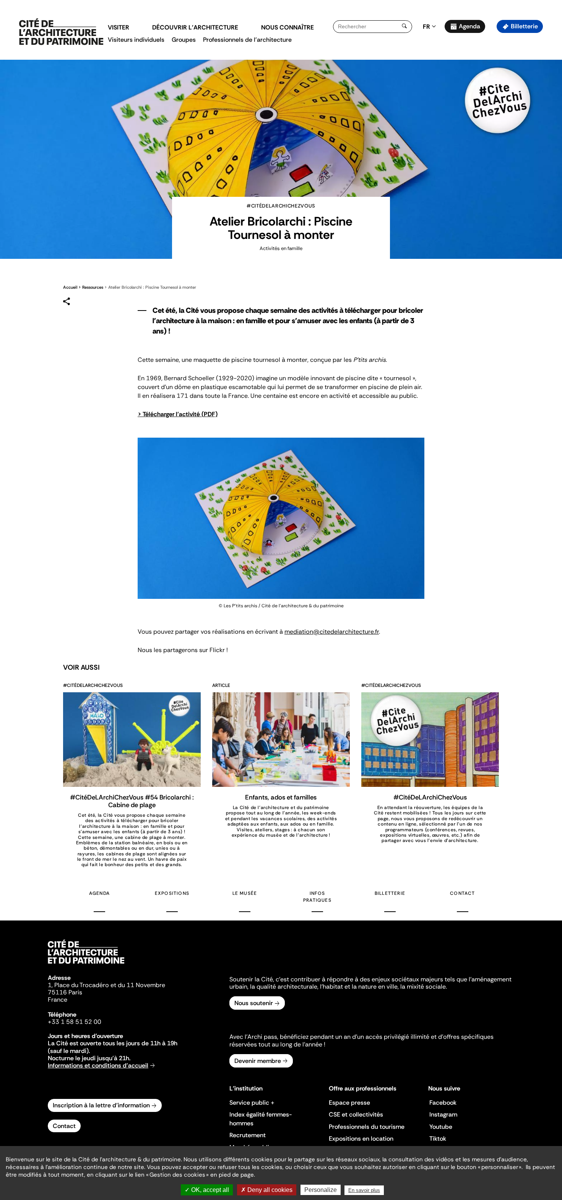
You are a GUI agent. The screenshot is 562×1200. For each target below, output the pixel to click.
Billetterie (524, 26)
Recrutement (247, 1135)
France (57, 1000)
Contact (462, 893)
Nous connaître (287, 27)
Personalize (320, 1190)
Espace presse (349, 1103)
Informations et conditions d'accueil (98, 1065)
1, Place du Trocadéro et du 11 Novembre (106, 985)
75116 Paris (65, 992)
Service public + (252, 1103)
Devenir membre (257, 1061)
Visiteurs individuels (136, 40)
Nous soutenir (253, 1003)
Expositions (172, 893)
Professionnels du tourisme (366, 1127)
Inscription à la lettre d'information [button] (101, 1105)
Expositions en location (361, 1139)
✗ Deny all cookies (266, 1190)
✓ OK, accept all (207, 1190)
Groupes (184, 40)
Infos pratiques (317, 896)
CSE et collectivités (356, 1114)
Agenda (469, 26)
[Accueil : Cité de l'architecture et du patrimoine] (61, 32)
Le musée (244, 893)
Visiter (118, 27)
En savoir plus (364, 1190)
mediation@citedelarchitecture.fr (331, 632)
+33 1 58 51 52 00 (74, 1022)
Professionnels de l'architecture (247, 40)
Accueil (70, 287)
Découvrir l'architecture (195, 27)
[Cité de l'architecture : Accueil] (86, 965)
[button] (550, 136)
